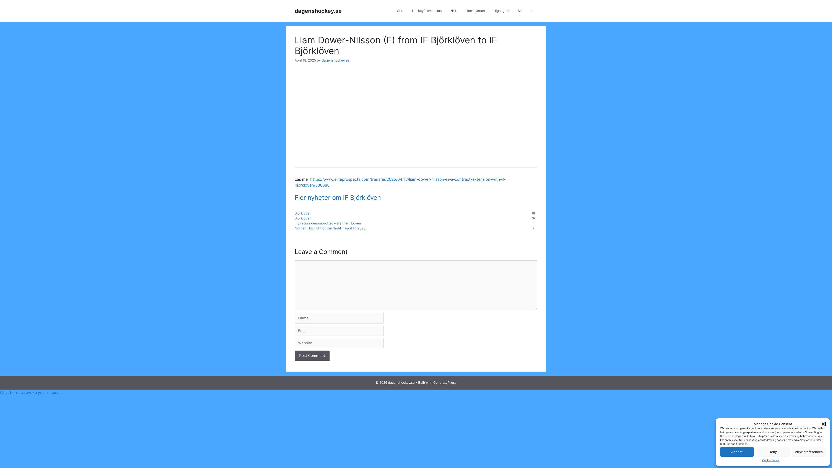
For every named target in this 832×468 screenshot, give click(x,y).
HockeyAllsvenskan (427, 11)
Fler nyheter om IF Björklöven (338, 197)
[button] (823, 424)
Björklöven (303, 213)
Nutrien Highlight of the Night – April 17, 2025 (330, 228)
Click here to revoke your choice (29, 392)
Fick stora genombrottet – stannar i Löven (328, 223)
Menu (522, 11)
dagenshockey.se (318, 11)
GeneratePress (445, 382)
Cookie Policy (770, 460)
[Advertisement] (416, 122)
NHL (453, 11)
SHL (400, 11)
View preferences (809, 452)
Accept (737, 452)
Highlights (501, 11)
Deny (773, 452)
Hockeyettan (475, 11)
